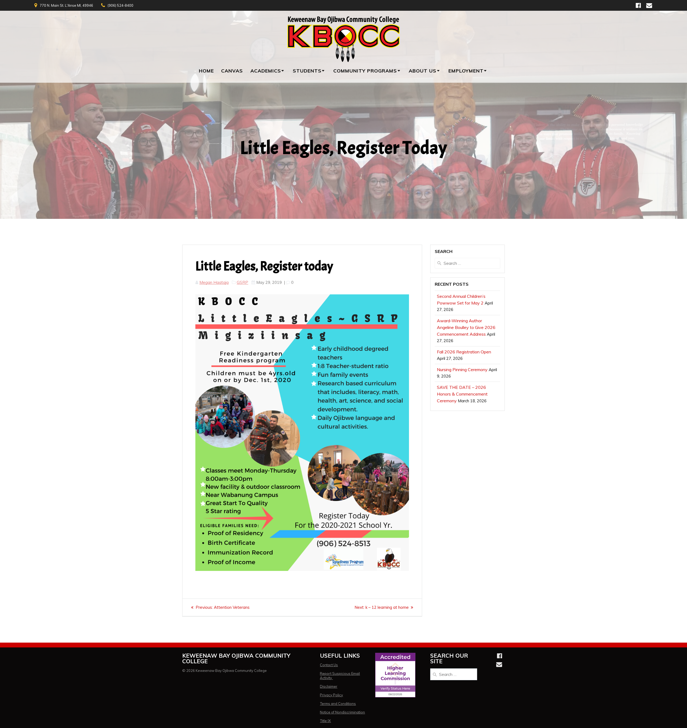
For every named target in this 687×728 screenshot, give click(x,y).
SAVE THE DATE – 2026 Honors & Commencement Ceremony (462, 394)
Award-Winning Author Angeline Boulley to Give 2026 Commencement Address (466, 327)
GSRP (242, 282)
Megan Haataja (214, 282)
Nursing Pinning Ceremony (462, 369)
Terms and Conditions (338, 703)
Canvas (232, 71)
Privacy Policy (331, 695)
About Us (422, 71)
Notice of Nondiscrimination (342, 712)
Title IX (325, 721)
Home (206, 71)
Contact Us (329, 665)
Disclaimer (328, 686)
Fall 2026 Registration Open (464, 351)
